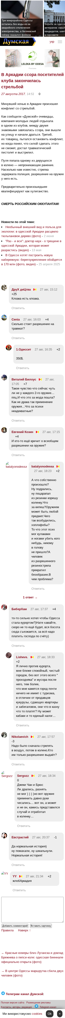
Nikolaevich (20, 736)
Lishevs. (22, 657)
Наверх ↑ (24, 930)
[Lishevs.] (9, 657)
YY (15, 876)
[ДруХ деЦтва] (4, 289)
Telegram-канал (48, 1007)
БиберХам (20, 609)
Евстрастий (20, 837)
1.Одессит (24, 349)
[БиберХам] (4, 609)
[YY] (4, 873)
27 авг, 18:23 (42, 471)
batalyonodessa (42, 466)
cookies (37, 1013)
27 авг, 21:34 (34, 876)
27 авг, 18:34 (46, 775)
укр (52, 41)
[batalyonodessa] (16, 466)
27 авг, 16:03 (32, 319)
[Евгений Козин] (4, 432)
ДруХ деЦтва (21, 289)
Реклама (32, 68)
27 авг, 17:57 (46, 736)
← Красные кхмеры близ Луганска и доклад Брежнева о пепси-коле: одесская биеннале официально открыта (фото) (32, 957)
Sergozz (23, 775)
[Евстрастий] (4, 837)
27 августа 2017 (13, 94)
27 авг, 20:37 (40, 837)
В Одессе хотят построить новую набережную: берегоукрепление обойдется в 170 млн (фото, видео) (31, 260)
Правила (7, 930)
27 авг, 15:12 (48, 289)
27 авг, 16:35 (43, 349)
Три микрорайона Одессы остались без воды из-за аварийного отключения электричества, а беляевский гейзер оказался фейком (19, 27)
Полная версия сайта (12, 1002)
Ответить (18, 308)
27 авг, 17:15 (51, 432)
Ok (50, 1013)
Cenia (16, 319)
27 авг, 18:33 (46, 657)
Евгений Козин (22, 432)
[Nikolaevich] (4, 737)
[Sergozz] (7, 776)
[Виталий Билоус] (4, 379)
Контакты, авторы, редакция (16, 1007)
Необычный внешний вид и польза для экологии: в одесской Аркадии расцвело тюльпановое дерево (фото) (31, 231)
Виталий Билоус (24, 379)
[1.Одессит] (9, 349)
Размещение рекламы (38, 1002)
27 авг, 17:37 (39, 609)
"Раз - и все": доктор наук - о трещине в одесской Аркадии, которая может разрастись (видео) (31, 245)
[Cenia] (4, 319)
